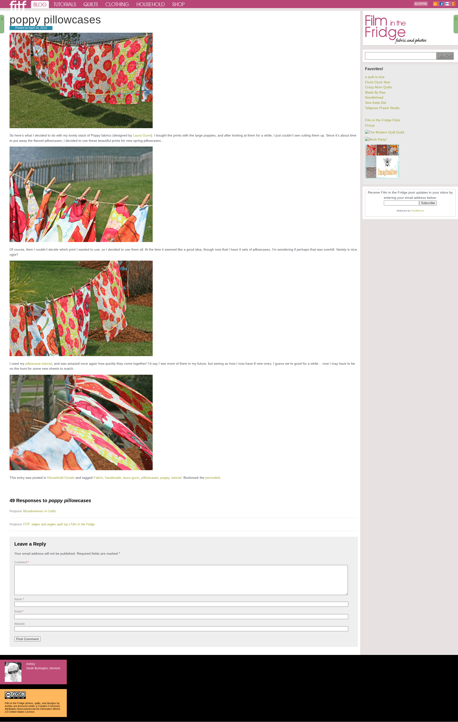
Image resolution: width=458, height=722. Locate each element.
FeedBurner (417, 210)
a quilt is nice (375, 77)
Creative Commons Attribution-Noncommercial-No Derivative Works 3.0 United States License (32, 709)
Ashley (9, 706)
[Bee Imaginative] (382, 177)
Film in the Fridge (396, 29)
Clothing (117, 4)
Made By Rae (375, 92)
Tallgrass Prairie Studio (382, 108)
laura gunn (131, 478)
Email (19, 611)
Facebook (441, 4)
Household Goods (60, 478)
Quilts (91, 4)
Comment (21, 562)
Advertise (421, 3)
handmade (113, 478)
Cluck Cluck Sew (377, 82)
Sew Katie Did (375, 103)
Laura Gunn (142, 135)
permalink (212, 478)
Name (19, 599)
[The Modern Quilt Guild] (384, 132)
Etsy (453, 4)
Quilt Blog (18, 6)
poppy (164, 478)
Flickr (447, 4)
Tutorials (65, 4)
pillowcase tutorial (38, 363)
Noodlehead (374, 97)
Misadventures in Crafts (39, 511)
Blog (40, 4)
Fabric (98, 478)
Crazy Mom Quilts (378, 87)
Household (151, 4)
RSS (435, 4)
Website (19, 624)
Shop (179, 4)
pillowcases (149, 478)
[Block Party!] (376, 139)
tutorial (176, 478)
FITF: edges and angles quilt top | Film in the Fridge (59, 524)
